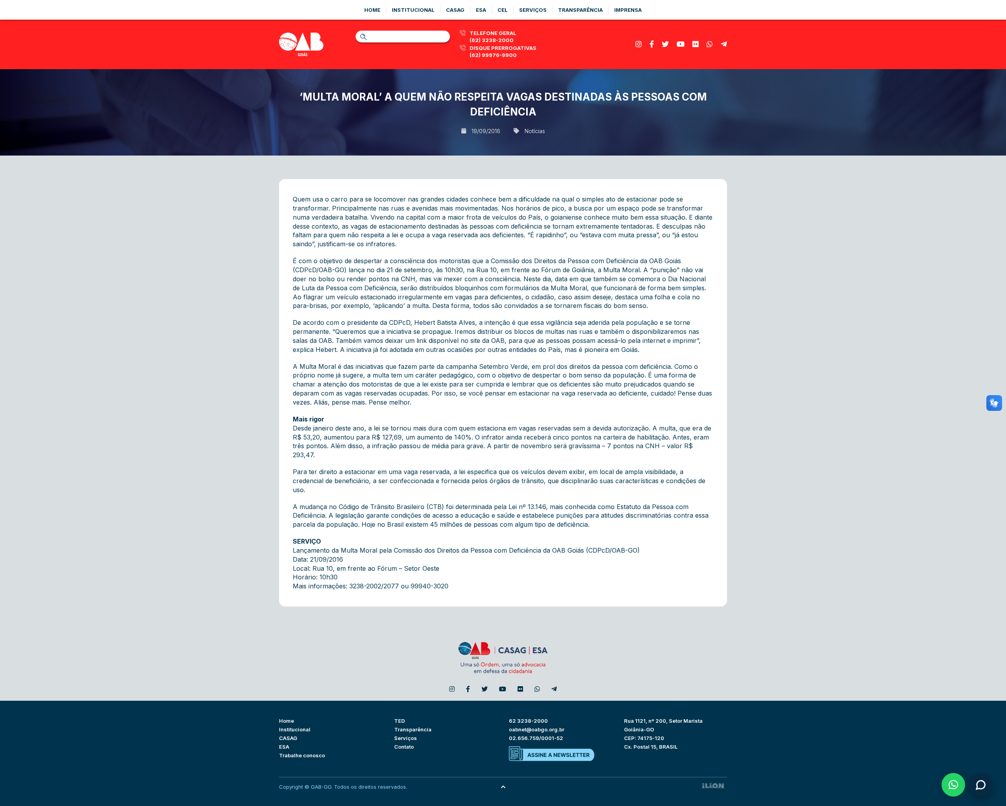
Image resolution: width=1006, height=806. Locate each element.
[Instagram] (638, 44)
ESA (284, 747)
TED (399, 721)
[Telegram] (724, 44)
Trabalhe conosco (302, 755)
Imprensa (628, 10)
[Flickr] (695, 44)
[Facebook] (652, 44)
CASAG (288, 738)
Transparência (580, 10)
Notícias (535, 131)
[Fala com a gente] (980, 785)
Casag (455, 10)
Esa (481, 10)
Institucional (413, 10)
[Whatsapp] (710, 44)
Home (372, 10)
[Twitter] (665, 44)
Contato (404, 747)
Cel (502, 10)
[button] (953, 785)
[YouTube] (681, 44)
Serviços (533, 10)
